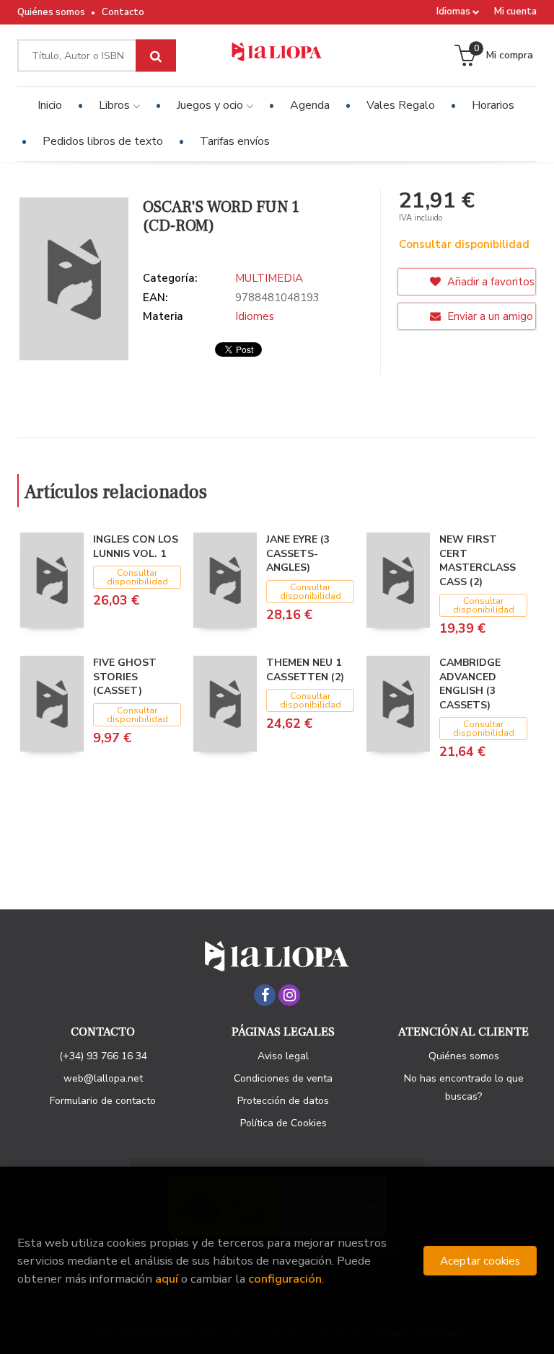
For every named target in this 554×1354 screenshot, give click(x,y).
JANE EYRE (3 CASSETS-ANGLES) (298, 553)
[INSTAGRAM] (289, 995)
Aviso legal (283, 1056)
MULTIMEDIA (269, 278)
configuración (285, 1278)
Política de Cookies (283, 1123)
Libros (116, 105)
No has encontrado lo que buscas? (464, 1087)
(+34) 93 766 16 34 (103, 1056)
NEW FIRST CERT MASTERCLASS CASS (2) (477, 561)
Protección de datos (283, 1101)
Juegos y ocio (211, 105)
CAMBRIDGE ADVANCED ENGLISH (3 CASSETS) (470, 684)
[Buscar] (156, 56)
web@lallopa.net (103, 1078)
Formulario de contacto (103, 1101)
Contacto (123, 12)
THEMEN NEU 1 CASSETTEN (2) (305, 670)
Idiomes (254, 316)
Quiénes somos (51, 12)
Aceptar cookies (480, 1260)
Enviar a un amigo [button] (488, 316)
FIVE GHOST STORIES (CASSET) (125, 677)
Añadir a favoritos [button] (489, 282)
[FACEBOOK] (265, 995)
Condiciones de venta (283, 1078)
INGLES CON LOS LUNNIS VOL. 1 (135, 547)
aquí (166, 1278)
